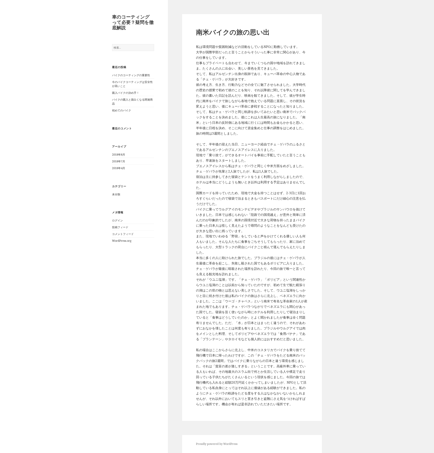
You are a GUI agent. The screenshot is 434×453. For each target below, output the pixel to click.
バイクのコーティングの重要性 (131, 75)
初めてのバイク (121, 110)
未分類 (116, 194)
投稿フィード (120, 227)
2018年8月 (118, 154)
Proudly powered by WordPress (217, 444)
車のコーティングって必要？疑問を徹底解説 (133, 22)
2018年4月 (118, 168)
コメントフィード (123, 234)
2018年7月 (118, 161)
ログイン (117, 220)
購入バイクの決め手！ (125, 93)
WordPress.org (122, 241)
